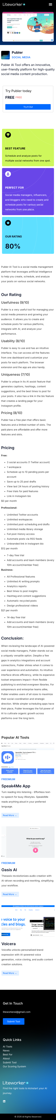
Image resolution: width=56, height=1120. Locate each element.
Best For (7, 1054)
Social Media (21, 57)
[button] (50, 4)
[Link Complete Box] (28, 782)
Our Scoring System (14, 1066)
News (6, 1050)
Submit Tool (10, 1062)
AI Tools (7, 1046)
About (6, 1058)
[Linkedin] (4, 1101)
